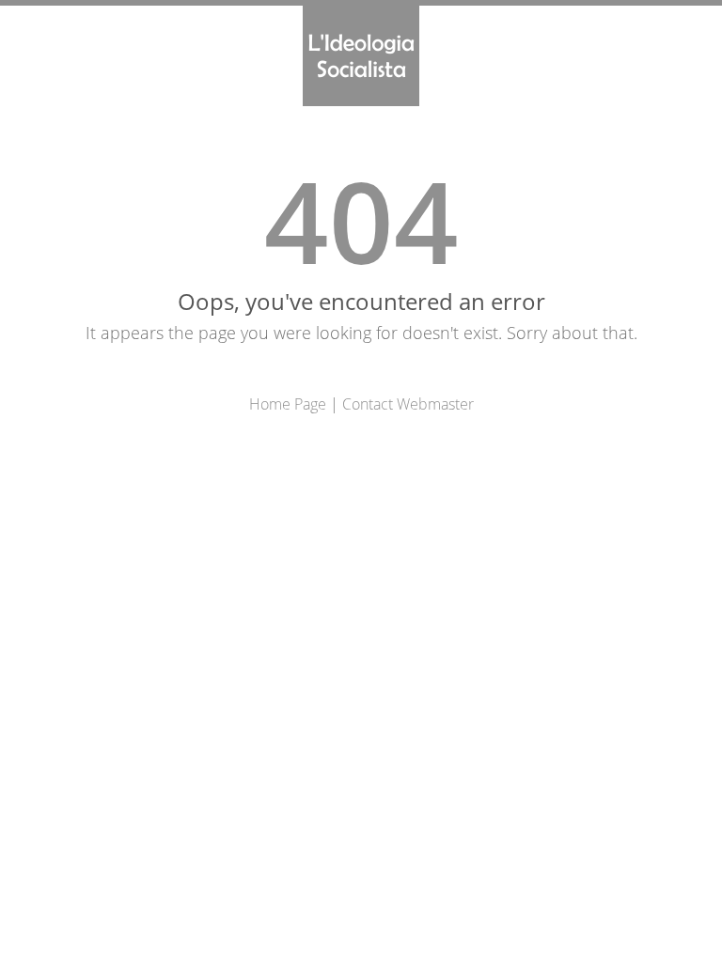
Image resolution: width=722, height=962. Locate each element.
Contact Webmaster (408, 404)
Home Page (287, 404)
